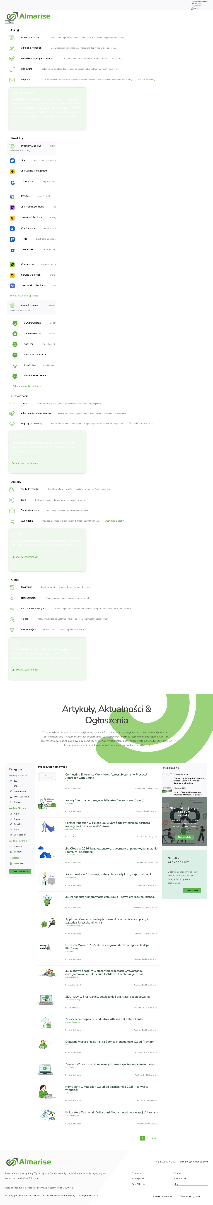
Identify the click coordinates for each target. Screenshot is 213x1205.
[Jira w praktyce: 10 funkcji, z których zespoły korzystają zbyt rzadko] (47, 874)
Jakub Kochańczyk (74, 985)
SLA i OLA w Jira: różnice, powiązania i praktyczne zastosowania (107, 997)
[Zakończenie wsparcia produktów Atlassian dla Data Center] (47, 1019)
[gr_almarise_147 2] (167, 788)
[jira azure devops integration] (167, 774)
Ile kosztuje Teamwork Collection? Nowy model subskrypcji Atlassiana (111, 1112)
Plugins (79, 925)
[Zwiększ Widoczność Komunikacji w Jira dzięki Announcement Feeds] (47, 1064)
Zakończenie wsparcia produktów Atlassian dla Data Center (104, 1019)
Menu (10, 22)
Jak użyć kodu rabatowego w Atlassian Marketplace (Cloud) (104, 800)
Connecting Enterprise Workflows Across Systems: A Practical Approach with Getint (106, 776)
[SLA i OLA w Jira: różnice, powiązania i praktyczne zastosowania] (47, 996)
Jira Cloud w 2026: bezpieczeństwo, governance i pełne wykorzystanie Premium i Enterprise (111, 850)
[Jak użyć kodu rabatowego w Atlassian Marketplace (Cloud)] (47, 800)
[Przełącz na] (195, 8)
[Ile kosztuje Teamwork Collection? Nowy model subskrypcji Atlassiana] (47, 1112)
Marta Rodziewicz (74, 788)
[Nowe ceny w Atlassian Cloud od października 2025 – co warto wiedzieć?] (47, 1086)
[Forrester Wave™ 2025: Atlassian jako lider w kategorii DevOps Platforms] (47, 945)
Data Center (77, 1022)
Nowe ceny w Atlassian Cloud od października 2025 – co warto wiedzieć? (106, 1088)
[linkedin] (60, 1161)
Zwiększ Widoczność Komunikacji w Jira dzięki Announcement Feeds (110, 1064)
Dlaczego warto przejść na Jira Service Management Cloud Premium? (110, 1042)
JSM (67, 1044)
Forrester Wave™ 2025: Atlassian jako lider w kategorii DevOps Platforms (107, 946)
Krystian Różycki (74, 1007)
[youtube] (67, 1161)
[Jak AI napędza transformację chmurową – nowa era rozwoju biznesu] (47, 896)
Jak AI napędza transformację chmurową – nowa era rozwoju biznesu (110, 897)
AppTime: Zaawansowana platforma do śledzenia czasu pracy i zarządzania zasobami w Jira (106, 921)
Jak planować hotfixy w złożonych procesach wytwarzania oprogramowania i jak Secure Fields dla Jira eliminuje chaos (104, 972)
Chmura (76, 829)
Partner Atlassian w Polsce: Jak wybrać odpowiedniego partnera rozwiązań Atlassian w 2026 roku (107, 824)
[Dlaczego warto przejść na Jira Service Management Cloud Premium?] (47, 1041)
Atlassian (69, 781)
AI (66, 900)
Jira (81, 829)
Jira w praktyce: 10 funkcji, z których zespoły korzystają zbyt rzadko (109, 874)
